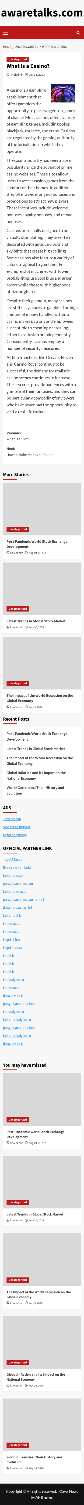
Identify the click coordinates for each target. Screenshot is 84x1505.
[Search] (78, 33)
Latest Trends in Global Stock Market (36, 621)
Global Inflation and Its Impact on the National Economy (36, 775)
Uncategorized (18, 59)
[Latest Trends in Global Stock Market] (42, 589)
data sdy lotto (13, 1043)
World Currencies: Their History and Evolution (35, 790)
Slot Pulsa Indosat (17, 827)
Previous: (18, 436)
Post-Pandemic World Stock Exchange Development (37, 736)
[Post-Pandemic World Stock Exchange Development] (42, 509)
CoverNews (68, 1491)
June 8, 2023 (37, 74)
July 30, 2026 (36, 627)
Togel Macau (12, 859)
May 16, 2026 (36, 1468)
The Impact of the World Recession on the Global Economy (40, 761)
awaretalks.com (42, 12)
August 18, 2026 (38, 553)
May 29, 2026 (36, 1386)
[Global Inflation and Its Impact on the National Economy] (42, 1342)
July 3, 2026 (35, 707)
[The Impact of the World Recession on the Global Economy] (42, 663)
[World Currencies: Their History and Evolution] (42, 1425)
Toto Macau (12, 819)
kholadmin (17, 74)
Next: (29, 451)
